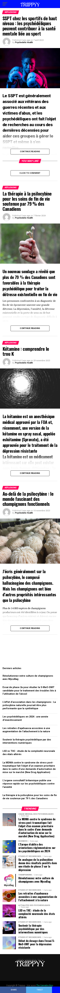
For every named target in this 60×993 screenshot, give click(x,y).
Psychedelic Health (24, 42)
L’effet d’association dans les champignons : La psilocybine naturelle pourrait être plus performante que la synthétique (29, 705)
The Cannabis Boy (44, 985)
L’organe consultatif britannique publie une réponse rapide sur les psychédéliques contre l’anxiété (29, 783)
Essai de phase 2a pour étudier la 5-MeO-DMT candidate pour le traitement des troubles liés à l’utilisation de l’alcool (29, 690)
